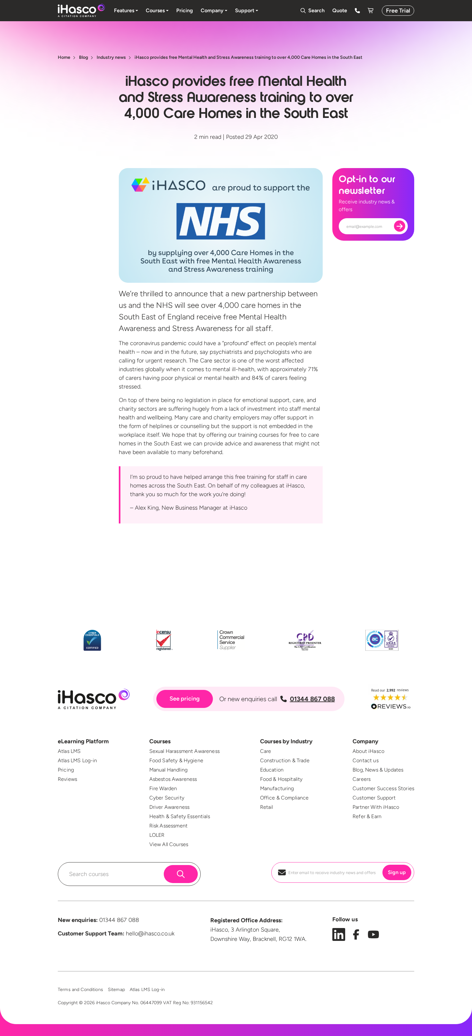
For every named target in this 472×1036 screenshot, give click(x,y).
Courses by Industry (286, 741)
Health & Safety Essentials (179, 816)
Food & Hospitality (281, 779)
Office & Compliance (284, 798)
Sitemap (116, 989)
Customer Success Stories (383, 788)
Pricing (66, 770)
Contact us (366, 760)
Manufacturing (277, 788)
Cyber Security (166, 798)
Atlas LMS (69, 751)
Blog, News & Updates (378, 770)
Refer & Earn (367, 816)
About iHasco (368, 751)
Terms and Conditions (80, 989)
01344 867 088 (312, 699)
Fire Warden (163, 788)
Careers (362, 779)
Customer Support (374, 798)
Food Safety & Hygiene (176, 760)
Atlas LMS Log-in (77, 760)
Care (265, 751)
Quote (339, 10)
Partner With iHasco (376, 807)
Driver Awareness (169, 807)
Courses (159, 741)
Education (272, 770)
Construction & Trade (285, 760)
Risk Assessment (168, 826)
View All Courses (168, 844)
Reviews (67, 779)
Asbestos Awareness (173, 779)
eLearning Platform (83, 741)
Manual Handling (168, 770)
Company (365, 741)
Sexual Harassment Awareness (184, 751)
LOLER (157, 835)
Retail (266, 807)
